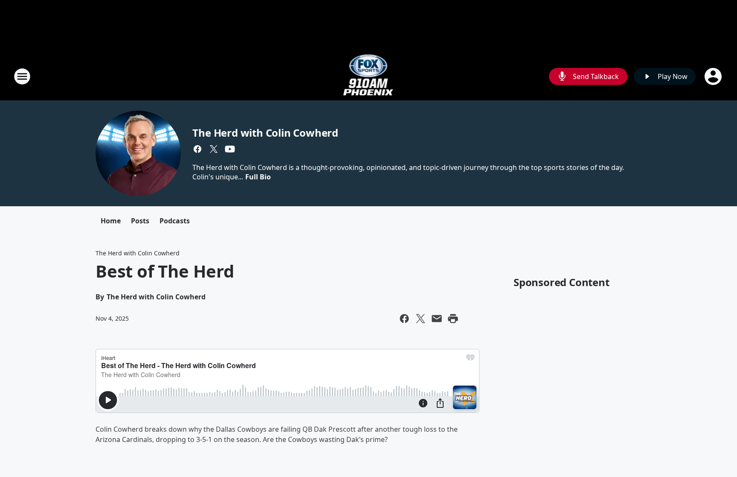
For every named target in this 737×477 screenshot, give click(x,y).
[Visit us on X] (214, 149)
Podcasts (175, 220)
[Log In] (714, 76)
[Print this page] (453, 319)
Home (111, 220)
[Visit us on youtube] (230, 149)
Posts (140, 220)
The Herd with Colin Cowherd (265, 133)
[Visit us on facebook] (197, 149)
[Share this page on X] (421, 319)
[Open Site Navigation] (22, 76)
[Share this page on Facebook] (404, 319)
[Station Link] (368, 76)
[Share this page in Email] (437, 319)
